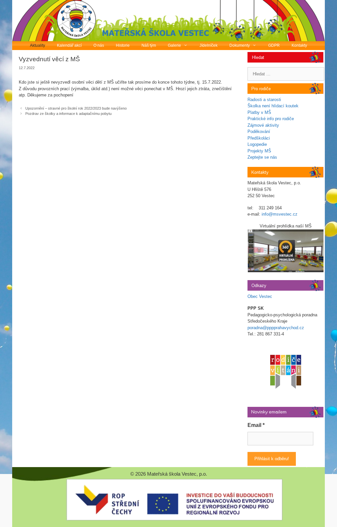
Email (256, 425)
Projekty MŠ (259, 150)
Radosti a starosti (264, 99)
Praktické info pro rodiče (270, 118)
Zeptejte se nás (262, 157)
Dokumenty (239, 45)
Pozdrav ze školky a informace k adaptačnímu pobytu (68, 114)
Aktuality (37, 45)
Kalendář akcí (69, 45)
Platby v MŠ (259, 112)
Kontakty (299, 45)
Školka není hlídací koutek (272, 105)
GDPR (274, 45)
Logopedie (257, 144)
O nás (98, 45)
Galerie (174, 45)
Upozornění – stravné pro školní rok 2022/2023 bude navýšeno (76, 108)
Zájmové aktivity (263, 125)
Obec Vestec (259, 296)
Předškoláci (258, 138)
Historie (123, 45)
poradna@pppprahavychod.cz (275, 327)
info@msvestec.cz (280, 214)
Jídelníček (208, 45)
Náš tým (149, 45)
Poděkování (258, 131)
